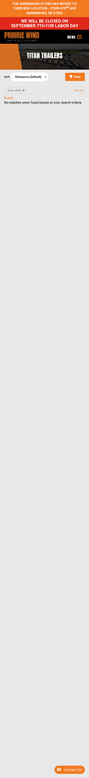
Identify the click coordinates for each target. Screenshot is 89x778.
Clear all (78, 90)
